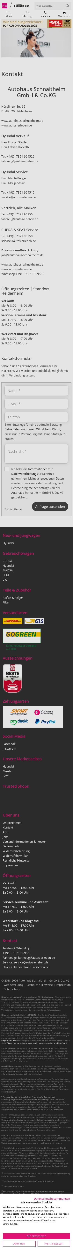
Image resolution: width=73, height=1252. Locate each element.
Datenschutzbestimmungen (52, 1198)
